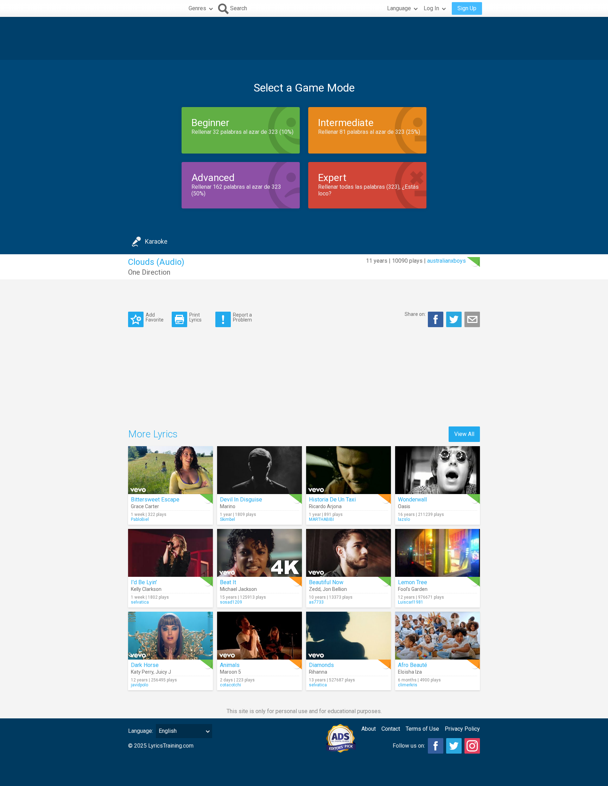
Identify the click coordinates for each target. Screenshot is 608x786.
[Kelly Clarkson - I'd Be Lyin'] (170, 553)
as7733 (316, 602)
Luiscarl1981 (410, 602)
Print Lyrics (195, 317)
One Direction (149, 272)
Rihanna (318, 672)
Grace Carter (145, 506)
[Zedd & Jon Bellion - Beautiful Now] (348, 553)
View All (464, 434)
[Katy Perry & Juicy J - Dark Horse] (170, 636)
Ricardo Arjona (325, 506)
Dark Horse (145, 665)
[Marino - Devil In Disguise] (259, 470)
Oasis (404, 506)
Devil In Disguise (241, 499)
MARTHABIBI (321, 519)
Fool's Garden (413, 589)
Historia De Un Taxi (332, 499)
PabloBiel (140, 519)
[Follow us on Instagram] (472, 746)
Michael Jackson (238, 589)
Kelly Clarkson (146, 589)
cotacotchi (230, 684)
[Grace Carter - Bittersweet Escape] (170, 470)
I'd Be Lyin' (144, 582)
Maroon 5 (230, 672)
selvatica (140, 602)
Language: (140, 731)
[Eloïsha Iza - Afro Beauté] (437, 636)
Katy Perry (142, 672)
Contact (390, 728)
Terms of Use (422, 728)
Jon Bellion (335, 589)
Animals (230, 665)
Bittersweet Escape (155, 499)
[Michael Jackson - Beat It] (259, 553)
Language (399, 8)
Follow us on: (409, 745)
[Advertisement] (304, 38)
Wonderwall (412, 499)
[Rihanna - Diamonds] (348, 636)
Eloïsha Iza (410, 672)
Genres (197, 8)
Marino (227, 506)
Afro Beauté (412, 665)
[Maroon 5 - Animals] (259, 636)
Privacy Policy (462, 728)
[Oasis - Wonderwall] (437, 470)
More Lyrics (153, 434)
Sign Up (466, 8)
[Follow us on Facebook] (435, 746)
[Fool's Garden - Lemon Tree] (437, 553)
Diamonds (321, 665)
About (368, 728)
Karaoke (156, 241)
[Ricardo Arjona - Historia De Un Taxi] (348, 470)
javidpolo (139, 684)
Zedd (315, 589)
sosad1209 (231, 602)
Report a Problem (242, 317)
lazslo (404, 519)
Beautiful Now (326, 582)
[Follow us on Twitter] (454, 746)
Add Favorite (155, 317)
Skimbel (227, 519)
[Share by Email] (472, 319)
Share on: (415, 314)
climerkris (407, 684)
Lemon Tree (412, 582)
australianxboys (446, 260)
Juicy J (163, 672)
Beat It (228, 582)
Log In (431, 8)
